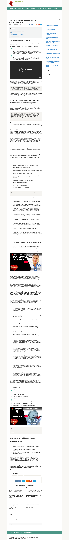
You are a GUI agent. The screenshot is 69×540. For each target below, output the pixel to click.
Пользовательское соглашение (26, 532)
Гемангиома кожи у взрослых (32, 504)
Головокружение (21, 8)
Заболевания (33, 8)
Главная (11, 8)
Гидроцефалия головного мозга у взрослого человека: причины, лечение (16, 496)
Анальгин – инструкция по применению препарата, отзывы (16, 488)
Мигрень (44, 8)
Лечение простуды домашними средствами (33, 488)
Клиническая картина (15, 36)
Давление (27, 8)
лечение (26, 475)
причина (30, 475)
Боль (15, 8)
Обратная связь (16, 532)
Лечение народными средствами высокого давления (33, 496)
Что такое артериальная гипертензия (17, 31)
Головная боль (18, 1)
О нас (11, 532)
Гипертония (55, 8)
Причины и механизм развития (16, 32)
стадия (39, 475)
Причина (49, 8)
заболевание (21, 475)
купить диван (34, 11)
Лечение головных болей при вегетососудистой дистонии (15, 505)
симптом (35, 475)
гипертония (15, 475)
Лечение (39, 8)
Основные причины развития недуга (17, 34)
